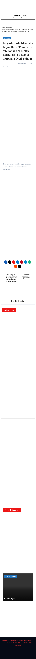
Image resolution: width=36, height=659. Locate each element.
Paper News (26, 643)
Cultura (6, 387)
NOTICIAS (7, 38)
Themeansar (17, 645)
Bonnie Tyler (9, 598)
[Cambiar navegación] (3, 10)
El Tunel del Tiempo (10, 576)
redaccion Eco (6, 337)
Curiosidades (8, 517)
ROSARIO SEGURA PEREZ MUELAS (7, 404)
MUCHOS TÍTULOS (7, 394)
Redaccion (23, 63)
